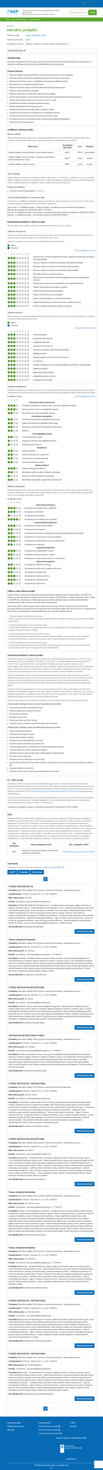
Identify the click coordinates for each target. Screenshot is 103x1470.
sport (28, 39)
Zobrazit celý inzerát (84, 931)
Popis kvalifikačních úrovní (85, 251)
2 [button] (49, 879)
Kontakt (73, 1426)
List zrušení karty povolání (49, 1433)
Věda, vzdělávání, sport (18, 19)
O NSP (72, 1423)
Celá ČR (12, 872)
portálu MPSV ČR (57, 867)
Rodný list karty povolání (49, 1426)
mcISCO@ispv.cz (14, 794)
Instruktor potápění (34, 19)
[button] (41, 879)
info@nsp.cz (71, 1459)
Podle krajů (23, 872)
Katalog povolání (14, 1423)
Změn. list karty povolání (49, 1430)
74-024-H (40, 191)
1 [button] (45, 879)
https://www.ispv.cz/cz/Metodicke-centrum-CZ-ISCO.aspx (54, 791)
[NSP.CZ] (12, 14)
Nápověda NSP (45, 1423)
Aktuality (11, 1430)
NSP (7, 19)
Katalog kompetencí (15, 1426)
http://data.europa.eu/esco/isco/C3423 (78, 852)
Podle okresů (37, 872)
